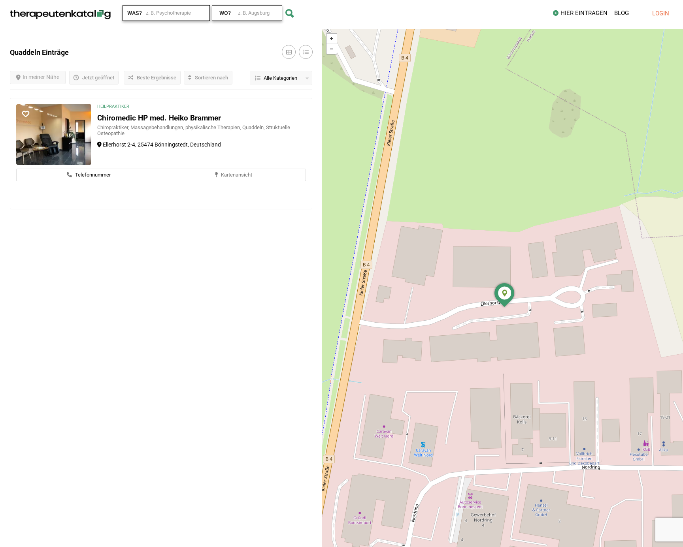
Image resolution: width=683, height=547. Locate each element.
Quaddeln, (254, 127)
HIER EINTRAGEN (584, 13)
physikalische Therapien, (213, 127)
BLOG (621, 13)
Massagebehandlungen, (157, 127)
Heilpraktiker (113, 106)
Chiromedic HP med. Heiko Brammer (159, 117)
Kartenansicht (236, 175)
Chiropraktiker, (113, 127)
